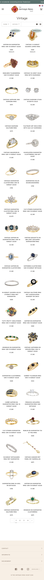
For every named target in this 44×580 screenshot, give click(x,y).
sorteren (15, 24)
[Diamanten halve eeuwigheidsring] (32, 171)
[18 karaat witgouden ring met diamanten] (11, 447)
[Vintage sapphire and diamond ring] (11, 90)
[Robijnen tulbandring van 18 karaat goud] (11, 63)
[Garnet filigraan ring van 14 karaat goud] (32, 366)
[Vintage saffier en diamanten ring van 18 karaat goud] (11, 228)
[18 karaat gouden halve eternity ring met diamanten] (11, 283)
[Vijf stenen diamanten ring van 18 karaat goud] (32, 200)
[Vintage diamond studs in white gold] (32, 90)
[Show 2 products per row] (40, 24)
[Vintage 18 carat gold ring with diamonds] (32, 63)
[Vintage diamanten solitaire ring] (11, 500)
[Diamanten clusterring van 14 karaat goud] (11, 366)
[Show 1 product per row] (37, 24)
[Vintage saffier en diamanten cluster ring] (11, 256)
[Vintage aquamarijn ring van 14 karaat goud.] (11, 143)
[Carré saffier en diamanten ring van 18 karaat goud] (11, 393)
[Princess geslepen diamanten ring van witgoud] (32, 393)
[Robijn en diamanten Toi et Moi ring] (32, 421)
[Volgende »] (32, 520)
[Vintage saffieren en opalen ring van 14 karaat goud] (32, 338)
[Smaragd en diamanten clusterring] (32, 500)
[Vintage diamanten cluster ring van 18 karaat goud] (11, 171)
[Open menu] (5, 9)
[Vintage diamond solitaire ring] (11, 116)
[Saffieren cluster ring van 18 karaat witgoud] (32, 256)
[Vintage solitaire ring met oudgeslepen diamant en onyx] (32, 283)
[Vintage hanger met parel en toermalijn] (32, 447)
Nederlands (35, 569)
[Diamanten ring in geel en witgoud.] (11, 474)
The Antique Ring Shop (21, 575)
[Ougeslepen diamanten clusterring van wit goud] (32, 143)
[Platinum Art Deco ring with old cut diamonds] (32, 116)
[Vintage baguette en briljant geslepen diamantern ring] (32, 228)
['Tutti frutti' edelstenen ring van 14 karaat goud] (11, 311)
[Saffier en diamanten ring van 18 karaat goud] (32, 311)
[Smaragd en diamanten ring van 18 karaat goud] (11, 338)
